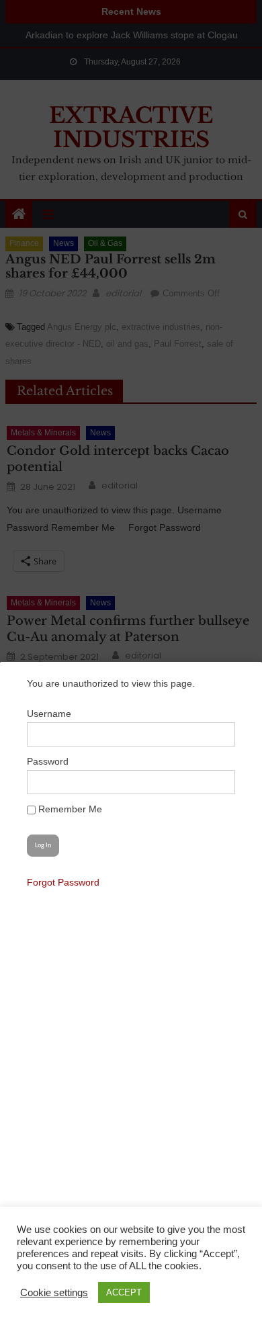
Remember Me (69, 809)
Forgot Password (63, 882)
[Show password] (217, 782)
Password (48, 761)
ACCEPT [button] (124, 1292)
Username (49, 713)
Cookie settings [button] (54, 1292)
